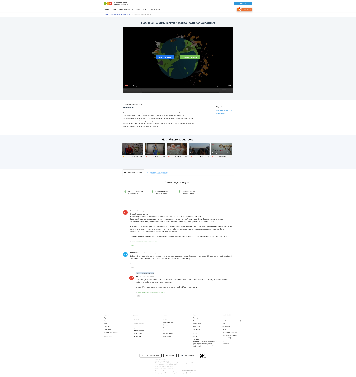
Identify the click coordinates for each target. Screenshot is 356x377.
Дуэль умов (196, 320)
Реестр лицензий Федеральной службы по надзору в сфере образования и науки (178, 372)
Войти (243, 3)
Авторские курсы (139, 330)
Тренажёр (107, 326)
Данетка (165, 325)
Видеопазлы (107, 318)
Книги (165, 315)
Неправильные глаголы (111, 332)
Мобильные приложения (230, 335)
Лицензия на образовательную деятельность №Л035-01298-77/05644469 (175, 371)
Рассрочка (225, 343)
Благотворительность (228, 318)
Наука (230, 110)
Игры (144, 9)
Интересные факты (222, 110)
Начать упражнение (190, 57)
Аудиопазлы (107, 320)
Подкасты (136, 319)
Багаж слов (196, 326)
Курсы (114, 9)
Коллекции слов (168, 330)
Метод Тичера (138, 333)
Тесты (138, 9)
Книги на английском (126, 9)
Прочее (195, 333)
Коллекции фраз (168, 333)
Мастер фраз (197, 323)
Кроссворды (196, 329)
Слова (165, 319)
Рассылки (196, 339)
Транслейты (107, 329)
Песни (195, 336)
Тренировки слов (154, 9)
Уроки (105, 323)
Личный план (108, 336)
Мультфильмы (220, 113)
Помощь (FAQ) (226, 338)
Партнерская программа (230, 332)
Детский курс (137, 336)
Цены (224, 341)
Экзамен (165, 328)
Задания (106, 9)
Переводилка (197, 318)
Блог (223, 323)
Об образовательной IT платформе (233, 320)
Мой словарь (167, 336)
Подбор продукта (139, 323)
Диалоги (136, 315)
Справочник (226, 326)
